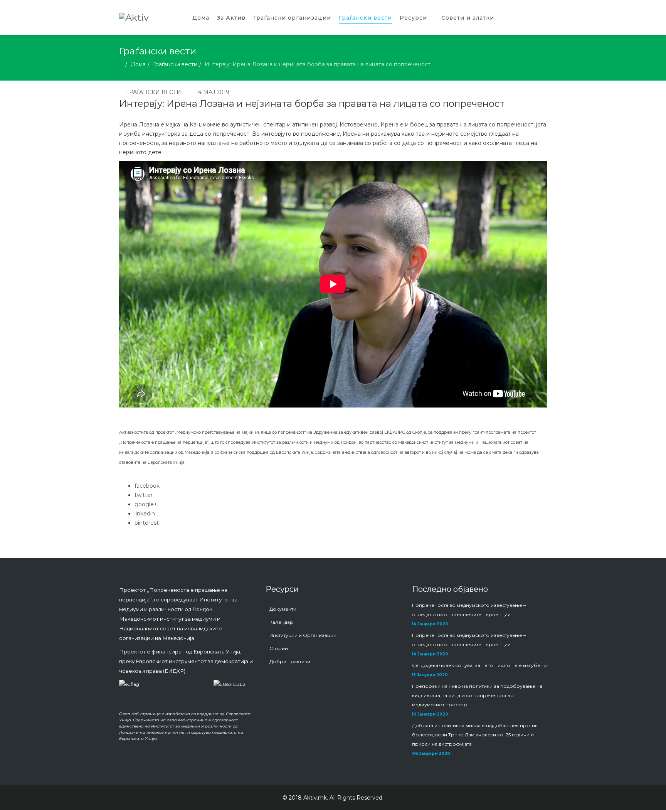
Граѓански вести (365, 17)
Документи (282, 609)
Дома (200, 17)
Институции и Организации (302, 635)
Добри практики (289, 661)
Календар (281, 622)
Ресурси (413, 17)
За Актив (231, 17)
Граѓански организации (292, 17)
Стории (278, 648)
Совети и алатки (467, 17)
